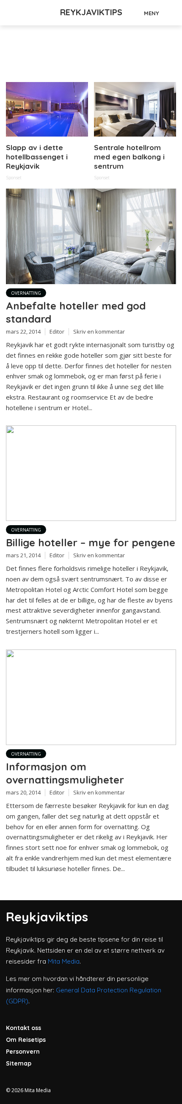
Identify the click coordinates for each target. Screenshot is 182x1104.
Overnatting (26, 293)
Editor (57, 331)
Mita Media (64, 961)
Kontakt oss (23, 1028)
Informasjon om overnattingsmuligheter (65, 773)
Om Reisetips (26, 1040)
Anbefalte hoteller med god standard (76, 312)
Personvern (23, 1051)
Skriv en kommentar (99, 331)
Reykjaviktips (91, 12)
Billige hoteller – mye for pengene (90, 542)
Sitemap (18, 1063)
